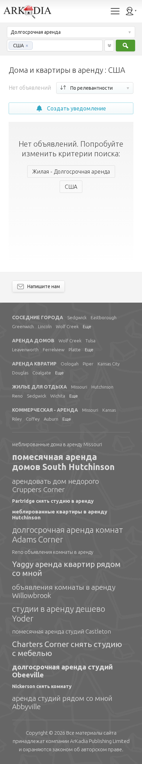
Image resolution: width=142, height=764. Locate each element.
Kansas (109, 410)
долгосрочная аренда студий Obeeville (62, 671)
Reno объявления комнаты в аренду (52, 552)
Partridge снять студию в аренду (53, 501)
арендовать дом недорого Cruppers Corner (55, 485)
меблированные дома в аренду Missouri (57, 444)
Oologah (70, 363)
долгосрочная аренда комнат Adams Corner (67, 534)
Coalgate (41, 372)
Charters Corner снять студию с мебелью (67, 648)
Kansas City (109, 363)
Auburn (51, 419)
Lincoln (45, 326)
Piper (88, 363)
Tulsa (90, 340)
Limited (100, 741)
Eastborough (103, 317)
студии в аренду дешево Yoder (58, 613)
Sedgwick (77, 317)
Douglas (20, 372)
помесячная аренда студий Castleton (61, 631)
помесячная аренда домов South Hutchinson (63, 462)
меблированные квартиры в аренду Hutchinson (59, 514)
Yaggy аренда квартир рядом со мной (66, 568)
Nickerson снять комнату (42, 686)
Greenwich (23, 326)
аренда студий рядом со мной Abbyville (62, 702)
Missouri (79, 386)
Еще (87, 326)
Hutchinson (102, 386)
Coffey (33, 419)
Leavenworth (25, 349)
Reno (17, 395)
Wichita (57, 395)
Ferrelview (53, 349)
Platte (75, 349)
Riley (17, 419)
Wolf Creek (67, 326)
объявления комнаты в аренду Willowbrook (63, 591)
